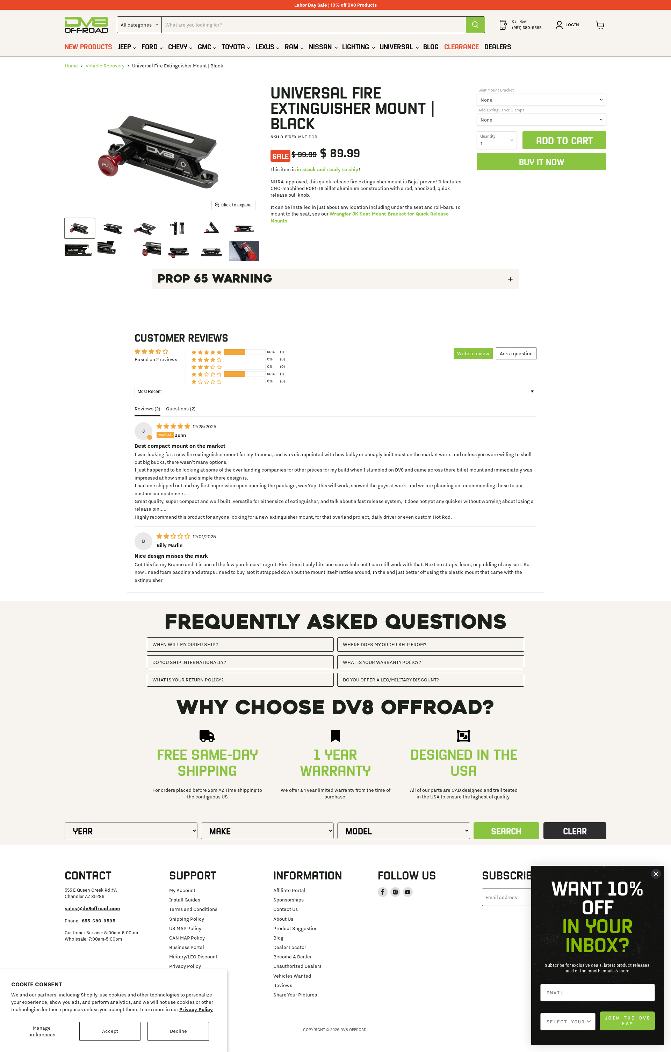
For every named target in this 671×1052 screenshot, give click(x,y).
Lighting (356, 46)
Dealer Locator (289, 947)
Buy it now (541, 161)
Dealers (497, 46)
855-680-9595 (98, 920)
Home (71, 65)
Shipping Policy (186, 919)
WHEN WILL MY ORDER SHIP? (185, 644)
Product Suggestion (295, 928)
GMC (205, 46)
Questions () (181, 408)
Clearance (461, 46)
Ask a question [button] (516, 353)
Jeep (125, 46)
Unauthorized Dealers (297, 966)
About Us (283, 919)
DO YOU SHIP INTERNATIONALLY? (189, 662)
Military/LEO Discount (193, 956)
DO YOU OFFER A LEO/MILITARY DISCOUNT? (391, 679)
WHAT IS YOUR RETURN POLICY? (188, 679)
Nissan (321, 46)
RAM (293, 46)
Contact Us (285, 909)
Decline (178, 1031)
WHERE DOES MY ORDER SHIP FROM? (384, 644)
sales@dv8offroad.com (92, 908)
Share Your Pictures (295, 995)
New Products (88, 46)
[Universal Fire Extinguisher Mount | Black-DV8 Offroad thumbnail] (244, 251)
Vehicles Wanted (292, 976)
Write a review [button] (473, 353)
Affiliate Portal (289, 890)
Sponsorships (288, 900)
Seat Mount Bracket (496, 90)
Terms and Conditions (193, 909)
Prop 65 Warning (215, 279)
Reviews (282, 985)
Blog (431, 46)
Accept (110, 1031)
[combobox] (565, 1021)
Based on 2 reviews (156, 359)
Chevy (178, 46)
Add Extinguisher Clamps (501, 110)
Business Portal (186, 947)
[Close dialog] (656, 874)
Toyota (234, 46)
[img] (174, 426)
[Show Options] (588, 1021)
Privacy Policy (196, 1009)
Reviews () (147, 408)
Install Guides (184, 900)
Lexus (265, 46)
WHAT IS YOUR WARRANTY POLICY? (382, 662)
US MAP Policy (185, 928)
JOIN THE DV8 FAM (627, 1021)
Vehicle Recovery (105, 65)
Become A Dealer (292, 956)
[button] (207, 352)
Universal (397, 46)
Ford (151, 46)
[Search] (475, 25)
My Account (182, 890)
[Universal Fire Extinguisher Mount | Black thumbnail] (80, 228)
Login (572, 24)
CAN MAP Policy (187, 938)
